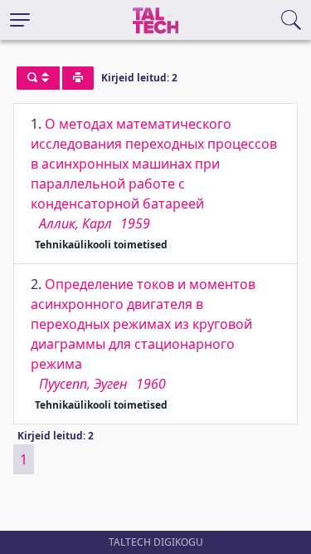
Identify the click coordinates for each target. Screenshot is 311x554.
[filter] (38, 78)
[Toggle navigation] (20, 20)
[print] (78, 78)
